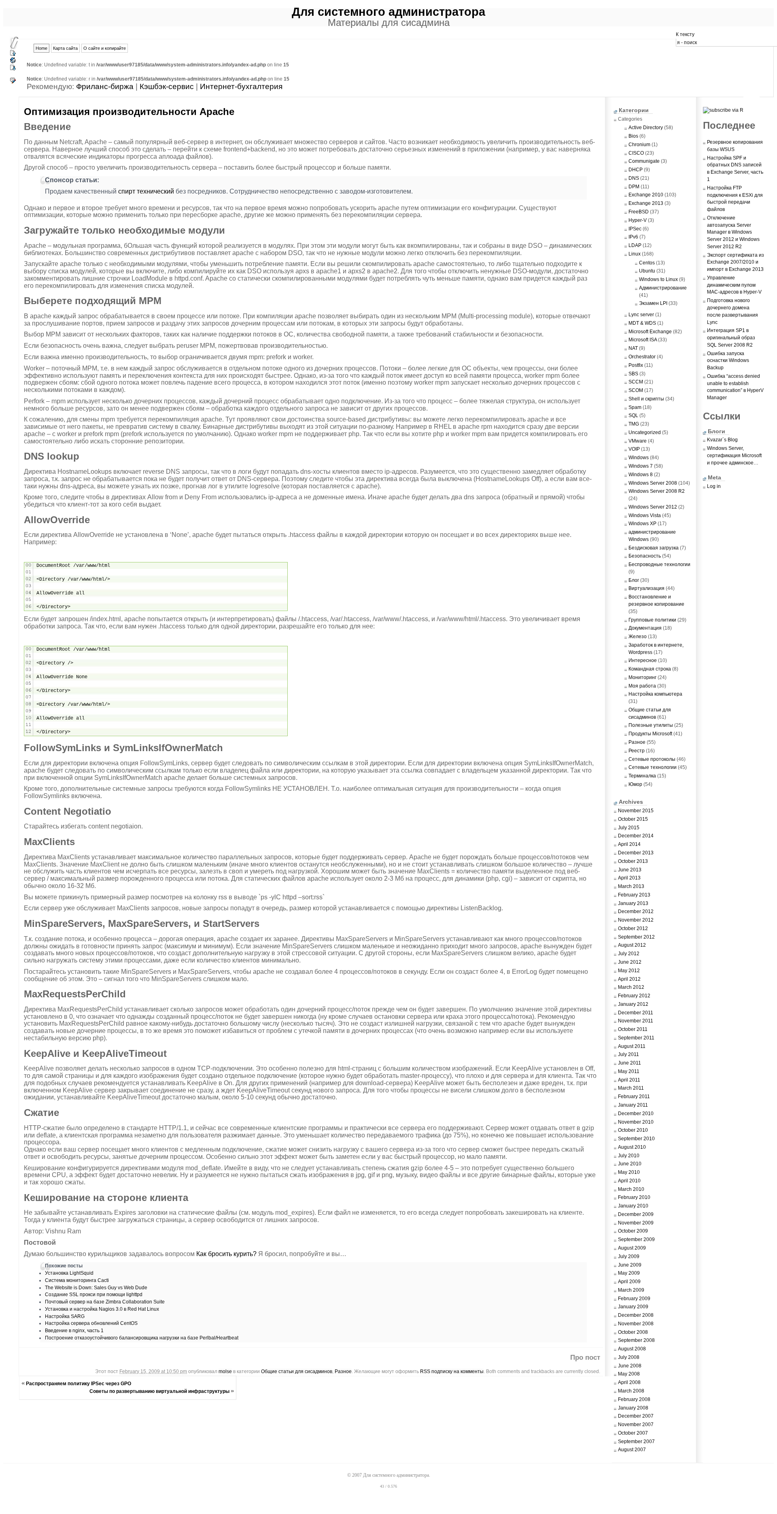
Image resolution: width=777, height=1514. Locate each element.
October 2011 (633, 1029)
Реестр (636, 751)
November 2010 (636, 1122)
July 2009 (628, 1256)
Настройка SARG (65, 1316)
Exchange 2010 (645, 195)
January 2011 (633, 1105)
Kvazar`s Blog (722, 440)
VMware (637, 441)
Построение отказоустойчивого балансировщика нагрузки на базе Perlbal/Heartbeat (141, 1338)
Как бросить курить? (226, 1253)
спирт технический (146, 191)
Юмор (635, 784)
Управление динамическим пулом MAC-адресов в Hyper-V (734, 285)
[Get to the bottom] (13, 68)
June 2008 (629, 1366)
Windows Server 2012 (652, 507)
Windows (638, 457)
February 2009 (634, 1298)
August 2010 (632, 1147)
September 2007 (636, 1441)
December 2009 (636, 1214)
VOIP (634, 449)
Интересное (642, 660)
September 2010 (636, 1138)
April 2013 (629, 878)
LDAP (634, 245)
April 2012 (629, 979)
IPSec (634, 229)
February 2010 (634, 1197)
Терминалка (642, 776)
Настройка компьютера (655, 694)
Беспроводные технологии (659, 564)
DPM (633, 187)
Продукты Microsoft (650, 734)
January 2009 (633, 1307)
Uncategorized (644, 432)
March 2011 (631, 1088)
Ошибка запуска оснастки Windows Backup (728, 361)
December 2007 (636, 1416)
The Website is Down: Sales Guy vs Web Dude (96, 1287)
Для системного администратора (388, 11)
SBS (633, 374)
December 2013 (636, 853)
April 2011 (629, 1080)
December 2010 (636, 1113)
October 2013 (633, 861)
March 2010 (631, 1189)
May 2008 (629, 1374)
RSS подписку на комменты (452, 1371)
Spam (634, 407)
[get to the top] (13, 55)
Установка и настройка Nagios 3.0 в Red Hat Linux (102, 1309)
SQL (633, 415)
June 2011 (629, 1063)
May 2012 (629, 970)
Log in (714, 486)
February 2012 (634, 996)
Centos (647, 263)
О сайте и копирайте (104, 48)
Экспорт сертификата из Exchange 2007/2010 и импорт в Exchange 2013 (735, 262)
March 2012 (631, 987)
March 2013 (631, 886)
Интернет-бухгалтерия (241, 86)
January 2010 (633, 1206)
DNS (633, 178)
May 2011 (628, 1071)
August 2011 (631, 1046)
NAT (633, 348)
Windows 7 (640, 466)
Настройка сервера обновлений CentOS (91, 1323)
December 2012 (636, 911)
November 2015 (636, 810)
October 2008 (633, 1332)
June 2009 (629, 1265)
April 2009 (629, 1281)
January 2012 (633, 1004)
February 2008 (634, 1399)
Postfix (635, 365)
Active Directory (645, 127)
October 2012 (633, 928)
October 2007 (633, 1433)
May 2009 (629, 1273)
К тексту (685, 34)
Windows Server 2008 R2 (656, 491)
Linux (634, 254)
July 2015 (628, 827)
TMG (633, 424)
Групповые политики (652, 620)
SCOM (635, 390)
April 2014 (629, 844)
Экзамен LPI (653, 303)
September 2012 (636, 937)
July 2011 (628, 1054)
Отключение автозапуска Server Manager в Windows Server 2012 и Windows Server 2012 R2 (733, 232)
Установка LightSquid (69, 1273)
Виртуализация (646, 588)
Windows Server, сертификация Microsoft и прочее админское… (734, 455)
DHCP (635, 169)
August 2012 (632, 945)
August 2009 (632, 1248)
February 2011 (634, 1096)
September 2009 (636, 1239)
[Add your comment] (13, 82)
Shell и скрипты (646, 399)
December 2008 (636, 1315)
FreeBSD (638, 212)
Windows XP (642, 523)
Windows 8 (640, 474)
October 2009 (633, 1231)
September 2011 (636, 1038)
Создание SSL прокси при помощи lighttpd (93, 1294)
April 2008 (629, 1382)
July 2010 (628, 1155)
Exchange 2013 (645, 203)
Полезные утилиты (650, 725)
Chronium (639, 144)
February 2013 (634, 895)
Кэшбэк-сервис (167, 86)
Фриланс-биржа (105, 86)
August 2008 (632, 1349)
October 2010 (633, 1130)
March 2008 (631, 1391)
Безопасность (644, 556)
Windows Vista (644, 515)
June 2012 (629, 962)
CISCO (636, 153)
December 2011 (635, 1013)
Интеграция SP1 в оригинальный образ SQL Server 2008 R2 (731, 338)
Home (41, 48)
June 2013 (629, 870)
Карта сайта (65, 48)
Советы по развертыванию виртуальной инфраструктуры (159, 1391)
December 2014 (636, 836)
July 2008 (628, 1357)
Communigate (644, 161)
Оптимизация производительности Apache (129, 111)
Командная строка (649, 669)
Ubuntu (647, 271)
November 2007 (636, 1424)
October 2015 (633, 819)
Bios (633, 136)
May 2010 (629, 1172)
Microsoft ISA (642, 340)
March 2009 (631, 1290)
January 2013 (633, 903)
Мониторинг (642, 677)
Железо (637, 636)
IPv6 (633, 237)
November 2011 (635, 1021)
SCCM (635, 382)
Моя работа (642, 686)
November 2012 (636, 920)
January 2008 (633, 1408)
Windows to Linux (658, 279)
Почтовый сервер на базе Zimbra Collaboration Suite (105, 1302)
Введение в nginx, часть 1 (74, 1330)
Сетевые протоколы (651, 759)
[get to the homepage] (13, 62)
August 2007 (632, 1449)
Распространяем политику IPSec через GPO (78, 1383)
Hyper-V (637, 220)
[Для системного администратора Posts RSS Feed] (726, 110)
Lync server (641, 314)
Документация (645, 628)
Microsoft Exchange (650, 331)
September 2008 (636, 1340)
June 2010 (629, 1164)
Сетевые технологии (652, 767)
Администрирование (663, 288)
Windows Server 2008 (652, 483)
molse (225, 1371)
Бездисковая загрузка (653, 548)
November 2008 (636, 1324)
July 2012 (628, 953)
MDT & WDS (642, 323)
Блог (633, 580)
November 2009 (636, 1223)
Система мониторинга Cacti (77, 1280)
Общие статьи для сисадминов (296, 1371)
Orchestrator (642, 357)
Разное (343, 1371)
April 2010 (629, 1181)
